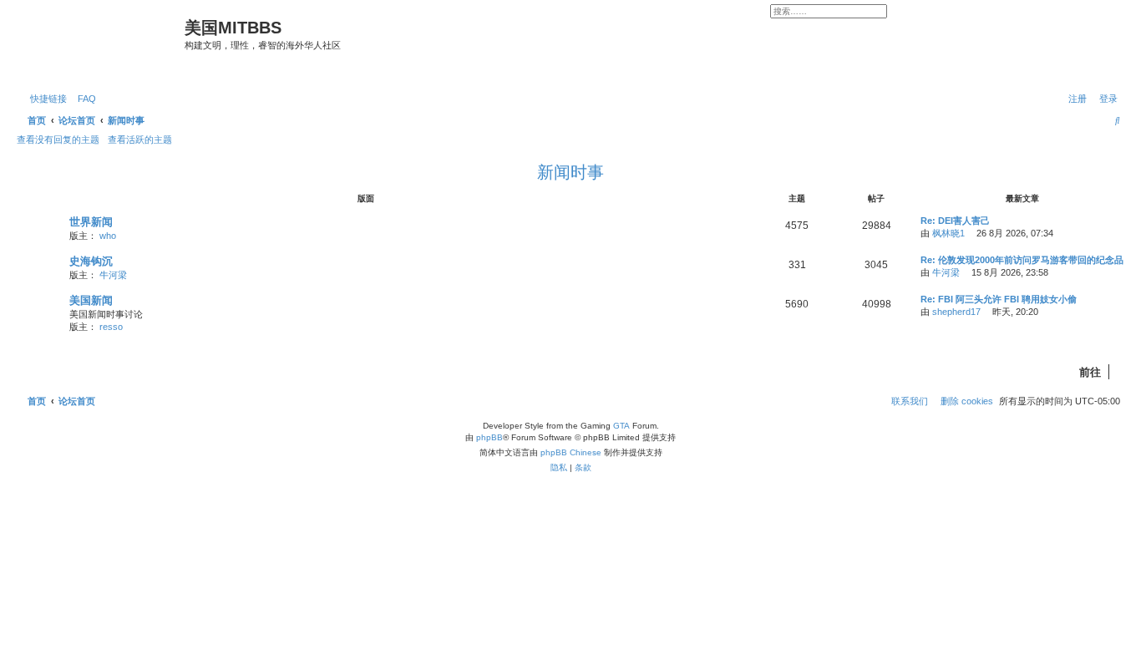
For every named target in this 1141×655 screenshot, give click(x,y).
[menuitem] (83, 99)
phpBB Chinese (570, 452)
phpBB (489, 437)
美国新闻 (91, 300)
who (107, 236)
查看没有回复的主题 (58, 140)
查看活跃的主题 (140, 140)
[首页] (103, 44)
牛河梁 (113, 275)
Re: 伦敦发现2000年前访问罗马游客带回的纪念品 (1021, 260)
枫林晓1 (948, 233)
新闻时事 (570, 172)
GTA (621, 425)
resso (111, 327)
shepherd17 (956, 312)
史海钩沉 (91, 261)
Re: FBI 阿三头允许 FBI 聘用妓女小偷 (998, 299)
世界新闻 (91, 222)
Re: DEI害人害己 (955, 221)
